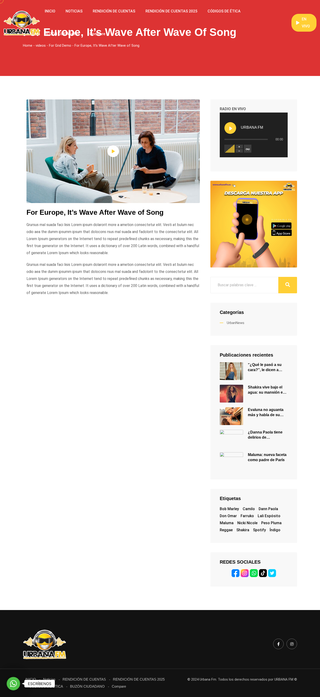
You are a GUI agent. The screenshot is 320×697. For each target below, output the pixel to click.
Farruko (247, 516)
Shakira (242, 530)
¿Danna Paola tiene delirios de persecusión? (265, 435)
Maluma (227, 523)
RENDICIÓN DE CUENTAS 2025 (171, 11)
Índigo (275, 530)
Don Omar (228, 516)
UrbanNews (235, 323)
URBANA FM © (285, 679)
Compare (97, 34)
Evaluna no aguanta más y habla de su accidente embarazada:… (265, 413)
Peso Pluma (271, 523)
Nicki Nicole (247, 523)
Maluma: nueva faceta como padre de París (267, 457)
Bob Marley (229, 509)
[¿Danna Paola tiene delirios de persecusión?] (231, 438)
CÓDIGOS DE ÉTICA (224, 11)
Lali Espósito (269, 516)
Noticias (49, 679)
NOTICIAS (74, 11)
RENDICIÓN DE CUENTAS (114, 11)
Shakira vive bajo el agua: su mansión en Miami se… (266, 390)
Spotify (259, 530)
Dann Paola (268, 509)
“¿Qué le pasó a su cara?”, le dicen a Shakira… (265, 368)
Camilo (249, 509)
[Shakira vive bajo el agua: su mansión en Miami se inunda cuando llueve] (231, 393)
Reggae (226, 530)
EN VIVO (306, 22)
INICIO (50, 11)
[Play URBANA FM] (230, 128)
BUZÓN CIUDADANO (62, 34)
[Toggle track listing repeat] (247, 149)
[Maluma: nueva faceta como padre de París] (231, 461)
